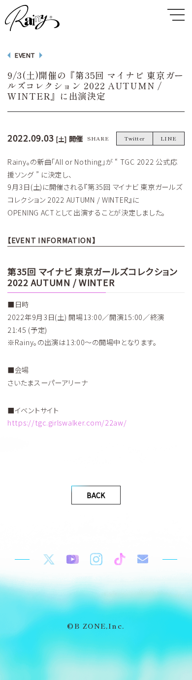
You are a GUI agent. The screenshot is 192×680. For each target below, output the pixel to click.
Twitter (134, 138)
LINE (168, 138)
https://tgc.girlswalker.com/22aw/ (67, 422)
